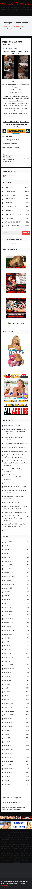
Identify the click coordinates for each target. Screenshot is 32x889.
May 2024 (7, 646)
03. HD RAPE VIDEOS (10, 195)
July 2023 (7, 684)
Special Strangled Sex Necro (10, 140)
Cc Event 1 (7, 530)
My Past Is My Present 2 (11, 487)
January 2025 (8, 615)
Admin (15, 48)
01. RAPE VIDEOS (9, 187)
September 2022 (9, 722)
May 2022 (7, 738)
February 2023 (8, 703)
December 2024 (9, 619)
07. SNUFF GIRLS (9, 210)
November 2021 (9, 761)
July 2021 (7, 776)
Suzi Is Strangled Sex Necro (10, 147)
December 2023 (9, 665)
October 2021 (8, 765)
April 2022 (7, 742)
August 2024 (8, 634)
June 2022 (7, 734)
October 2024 (8, 626)
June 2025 (7, 596)
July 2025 (7, 592)
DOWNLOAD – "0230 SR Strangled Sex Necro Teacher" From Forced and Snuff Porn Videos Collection (16, 98)
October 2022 (8, 719)
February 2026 (8, 565)
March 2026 (7, 561)
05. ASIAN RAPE (9, 203)
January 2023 (8, 707)
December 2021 (9, 757)
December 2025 (9, 572)
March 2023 (7, 699)
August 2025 (8, 588)
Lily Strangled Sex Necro (9, 144)
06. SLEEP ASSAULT (10, 206)
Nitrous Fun (7, 502)
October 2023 (8, 672)
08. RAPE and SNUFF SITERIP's (13, 214)
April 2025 (7, 603)
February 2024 (8, 657)
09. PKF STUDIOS (9, 218)
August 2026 (8, 542)
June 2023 (7, 688)
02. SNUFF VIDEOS (9, 191)
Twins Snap (25, 158)
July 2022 (7, 730)
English (7, 176)
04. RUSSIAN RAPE (9, 199)
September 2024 (9, 630)
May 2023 (7, 692)
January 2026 (8, 569)
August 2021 (8, 772)
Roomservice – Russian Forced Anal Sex (16, 490)
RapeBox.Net (12, 835)
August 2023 (8, 680)
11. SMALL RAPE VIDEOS (11, 226)
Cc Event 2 (7, 483)
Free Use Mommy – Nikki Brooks (14, 496)
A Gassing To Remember (11, 451)
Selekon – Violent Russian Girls (13, 437)
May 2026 (7, 553)
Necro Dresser (8, 426)
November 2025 (9, 576)
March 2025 (7, 607)
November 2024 (9, 622)
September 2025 (9, 584)
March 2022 (7, 745)
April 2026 (7, 557)
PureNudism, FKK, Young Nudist (11, 798)
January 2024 (8, 661)
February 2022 (8, 749)
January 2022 (8, 753)
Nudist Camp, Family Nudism (11, 802)
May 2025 (7, 599)
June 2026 (7, 549)
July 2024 (7, 638)
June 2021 (7, 780)
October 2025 (8, 580)
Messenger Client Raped (11, 512)
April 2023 (7, 696)
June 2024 (7, 642)
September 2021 (9, 769)
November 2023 (9, 669)
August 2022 (8, 726)
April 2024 (7, 649)
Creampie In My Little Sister (12, 443)
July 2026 (7, 546)
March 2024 (7, 653)
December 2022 (9, 711)
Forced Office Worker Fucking (13, 469)
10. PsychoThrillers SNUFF (12, 222)
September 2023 (9, 676)
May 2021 (7, 784)
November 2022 (9, 715)
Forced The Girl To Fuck (11, 447)
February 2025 (8, 611)
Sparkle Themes (6, 886)
